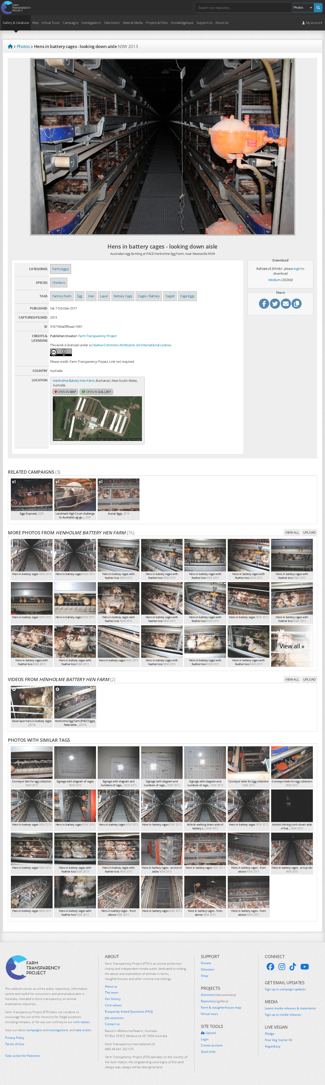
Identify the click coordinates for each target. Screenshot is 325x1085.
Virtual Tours (51, 22)
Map (35, 22)
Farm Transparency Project (97, 336)
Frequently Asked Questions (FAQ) (129, 1012)
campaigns (34, 1030)
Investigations (91, 22)
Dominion (218, 995)
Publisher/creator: (63, 336)
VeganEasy (272, 1046)
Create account (211, 1045)
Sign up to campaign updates (285, 989)
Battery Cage (123, 296)
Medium (274, 279)
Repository (214, 1001)
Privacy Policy (14, 1038)
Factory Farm (61, 296)
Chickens (58, 282)
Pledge (269, 1034)
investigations (58, 1030)
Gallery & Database (16, 22)
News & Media (133, 22)
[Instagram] (282, 966)
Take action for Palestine (22, 1056)
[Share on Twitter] (275, 304)
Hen (91, 296)
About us (111, 986)
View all (292, 532)
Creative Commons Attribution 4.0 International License (131, 345)
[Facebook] (270, 966)
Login (204, 1039)
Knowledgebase (182, 22)
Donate (206, 963)
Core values (113, 1005)
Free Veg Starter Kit (278, 1040)
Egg (79, 296)
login (297, 268)
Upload (309, 532)
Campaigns (70, 22)
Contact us (112, 1024)
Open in (66, 392)
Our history (113, 999)
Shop (204, 976)
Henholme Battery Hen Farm (73, 380)
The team (111, 993)
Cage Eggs (187, 296)
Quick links (208, 1052)
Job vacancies (114, 1018)
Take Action (112, 22)
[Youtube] (305, 966)
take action (83, 1030)
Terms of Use (14, 1044)
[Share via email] (286, 304)
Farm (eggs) (60, 269)
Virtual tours (209, 1014)
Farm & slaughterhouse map (221, 1008)
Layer (104, 296)
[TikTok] (293, 966)
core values (81, 1022)
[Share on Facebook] (264, 304)
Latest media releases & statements (290, 1008)
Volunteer (208, 969)
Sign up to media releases (283, 1015)
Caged (170, 296)
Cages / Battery (148, 296)
